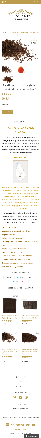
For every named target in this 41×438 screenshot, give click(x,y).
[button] (7, 94)
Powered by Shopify (33, 418)
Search (20, 381)
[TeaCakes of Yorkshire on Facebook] (20, 397)
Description (19, 122)
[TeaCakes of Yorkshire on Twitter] (14, 397)
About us (20, 384)
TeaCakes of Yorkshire (19, 418)
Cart (37, 2)
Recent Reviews (20, 387)
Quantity (5, 104)
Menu (6, 2)
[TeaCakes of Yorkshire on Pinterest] (26, 397)
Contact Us (32, 436)
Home (5, 32)
